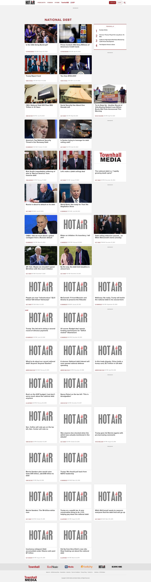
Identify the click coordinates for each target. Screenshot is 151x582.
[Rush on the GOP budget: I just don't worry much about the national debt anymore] (41, 383)
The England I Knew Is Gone (107, 44)
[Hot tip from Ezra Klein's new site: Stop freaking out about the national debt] (75, 535)
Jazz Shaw (63, 116)
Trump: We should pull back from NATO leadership (73, 473)
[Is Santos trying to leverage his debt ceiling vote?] (75, 129)
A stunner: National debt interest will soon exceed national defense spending (74, 363)
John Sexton (29, 116)
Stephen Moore (30, 51)
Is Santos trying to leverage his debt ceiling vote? (74, 141)
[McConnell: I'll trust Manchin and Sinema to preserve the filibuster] (75, 286)
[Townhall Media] (31, 578)
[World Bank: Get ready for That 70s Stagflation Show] (75, 193)
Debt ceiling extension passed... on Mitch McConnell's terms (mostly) (109, 237)
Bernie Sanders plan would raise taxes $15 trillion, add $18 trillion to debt (40, 474)
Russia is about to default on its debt (40, 205)
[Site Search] (124, 2)
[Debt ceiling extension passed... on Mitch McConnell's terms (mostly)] (110, 224)
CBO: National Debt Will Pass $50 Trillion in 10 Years (39, 106)
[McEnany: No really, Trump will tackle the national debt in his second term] (110, 286)
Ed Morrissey (29, 147)
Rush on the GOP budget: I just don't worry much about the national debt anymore (40, 396)
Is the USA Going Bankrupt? (37, 45)
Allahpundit (29, 403)
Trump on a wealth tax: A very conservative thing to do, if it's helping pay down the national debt (74, 512)
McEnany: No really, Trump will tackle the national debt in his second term (110, 299)
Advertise (68, 572)
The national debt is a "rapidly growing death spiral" (107, 172)
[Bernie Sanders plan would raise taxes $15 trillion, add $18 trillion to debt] (41, 457)
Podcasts (42, 2)
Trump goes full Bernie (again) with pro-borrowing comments (109, 434)
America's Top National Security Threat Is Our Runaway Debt (38, 141)
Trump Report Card (33, 76)
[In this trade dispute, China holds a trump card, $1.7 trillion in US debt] (110, 350)
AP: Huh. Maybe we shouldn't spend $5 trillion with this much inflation (40, 268)
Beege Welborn (99, 116)
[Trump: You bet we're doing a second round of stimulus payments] (41, 317)
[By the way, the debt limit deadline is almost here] (75, 255)
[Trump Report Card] (41, 64)
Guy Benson (29, 558)
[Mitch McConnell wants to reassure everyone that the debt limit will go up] (110, 496)
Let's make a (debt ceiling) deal (72, 171)
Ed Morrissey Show (55, 572)
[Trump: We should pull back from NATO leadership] (75, 457)
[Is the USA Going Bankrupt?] (41, 33)
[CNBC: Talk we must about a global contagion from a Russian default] (41, 224)
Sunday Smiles (103, 30)
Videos (50, 2)
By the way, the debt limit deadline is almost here (75, 268)
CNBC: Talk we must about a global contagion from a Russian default (40, 237)
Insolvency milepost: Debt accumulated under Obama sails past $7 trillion (40, 551)
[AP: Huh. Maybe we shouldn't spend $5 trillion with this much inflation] (41, 255)
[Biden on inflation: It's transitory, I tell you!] (75, 224)
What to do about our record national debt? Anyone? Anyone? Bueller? (40, 362)
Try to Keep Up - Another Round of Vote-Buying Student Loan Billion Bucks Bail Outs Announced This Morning (108, 108)
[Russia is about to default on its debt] (41, 193)
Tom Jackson (29, 180)
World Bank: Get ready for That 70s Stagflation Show (74, 206)
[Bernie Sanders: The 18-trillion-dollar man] (41, 496)
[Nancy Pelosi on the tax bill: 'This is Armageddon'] (75, 383)
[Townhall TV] (65, 3)
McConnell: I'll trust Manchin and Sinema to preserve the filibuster (73, 299)
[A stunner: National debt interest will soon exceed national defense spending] (75, 350)
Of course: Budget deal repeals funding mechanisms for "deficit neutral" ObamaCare (73, 331)
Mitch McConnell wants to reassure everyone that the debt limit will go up (110, 511)
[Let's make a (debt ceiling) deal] (75, 160)
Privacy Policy (84, 572)
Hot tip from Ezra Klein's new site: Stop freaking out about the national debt (74, 551)
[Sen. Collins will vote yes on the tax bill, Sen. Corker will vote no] (41, 416)
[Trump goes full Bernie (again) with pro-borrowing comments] (110, 419)
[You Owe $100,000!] (75, 64)
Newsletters (63, 572)
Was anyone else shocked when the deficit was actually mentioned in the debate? (74, 435)
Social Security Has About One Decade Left (72, 106)
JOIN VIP (112, 2)
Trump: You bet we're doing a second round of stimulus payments (40, 330)
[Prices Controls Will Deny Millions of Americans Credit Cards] (75, 33)
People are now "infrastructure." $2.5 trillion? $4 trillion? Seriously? (40, 299)
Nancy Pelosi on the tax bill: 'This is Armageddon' (74, 395)
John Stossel (29, 81)
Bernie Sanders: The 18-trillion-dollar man (40, 511)
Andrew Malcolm (30, 370)
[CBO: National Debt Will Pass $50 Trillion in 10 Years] (41, 94)
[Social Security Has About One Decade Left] (75, 94)
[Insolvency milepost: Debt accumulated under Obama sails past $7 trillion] (41, 535)
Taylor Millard (99, 441)
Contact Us (90, 572)
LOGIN (119, 2)
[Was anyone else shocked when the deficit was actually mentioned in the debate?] (75, 419)
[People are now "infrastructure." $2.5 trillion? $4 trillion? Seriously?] (41, 286)
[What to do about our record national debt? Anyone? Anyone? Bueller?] (41, 350)
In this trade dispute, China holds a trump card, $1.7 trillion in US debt (109, 362)
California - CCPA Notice (99, 572)
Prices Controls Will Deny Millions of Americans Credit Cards (74, 46)
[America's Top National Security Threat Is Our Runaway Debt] (41, 129)
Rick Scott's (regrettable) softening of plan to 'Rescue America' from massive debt (40, 173)
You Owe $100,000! (68, 76)
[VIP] (73, 3)
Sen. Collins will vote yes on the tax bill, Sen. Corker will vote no (40, 428)
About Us (48, 572)
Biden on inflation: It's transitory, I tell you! (75, 236)
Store (57, 2)
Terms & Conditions (75, 572)
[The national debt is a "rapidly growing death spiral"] (110, 157)
